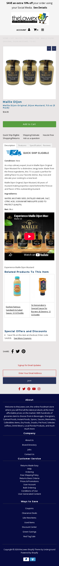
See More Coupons (21, 338)
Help (29, 468)
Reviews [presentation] (47, 145)
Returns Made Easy (29, 465)
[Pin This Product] (23, 351)
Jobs (29, 449)
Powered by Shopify (29, 552)
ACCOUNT (21, 30)
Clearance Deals (29, 513)
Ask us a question (31, 138)
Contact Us (29, 454)
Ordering (29, 471)
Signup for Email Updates (29, 365)
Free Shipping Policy (29, 475)
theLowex (23, 549)
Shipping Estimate (31, 135)
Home (5, 38)
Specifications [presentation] (36, 145)
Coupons (29, 508)
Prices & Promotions (29, 481)
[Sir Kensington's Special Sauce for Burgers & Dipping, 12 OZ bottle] (42, 299)
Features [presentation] (22, 145)
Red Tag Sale (29, 536)
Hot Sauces (16, 38)
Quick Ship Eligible (11, 135)
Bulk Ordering (29, 487)
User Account (29, 484)
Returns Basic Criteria (29, 478)
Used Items (29, 522)
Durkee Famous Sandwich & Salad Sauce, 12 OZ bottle (15, 310)
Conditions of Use (29, 490)
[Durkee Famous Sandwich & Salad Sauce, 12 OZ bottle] (17, 300)
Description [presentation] (10, 145)
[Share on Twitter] (18, 351)
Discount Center (29, 527)
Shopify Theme (34, 549)
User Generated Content (29, 493)
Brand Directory (29, 444)
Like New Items (29, 517)
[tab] (9, 145)
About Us (29, 440)
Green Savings (29, 531)
